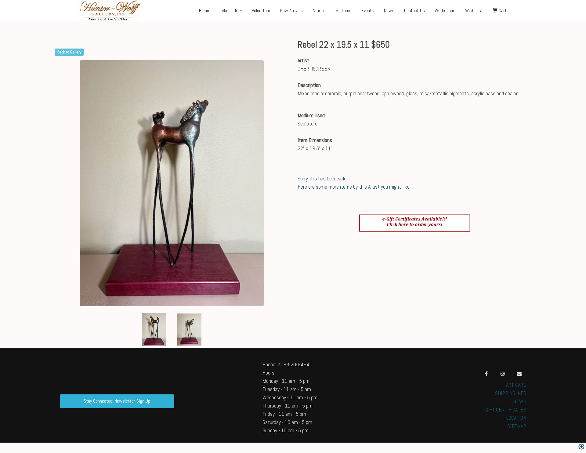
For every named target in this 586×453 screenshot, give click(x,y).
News (389, 10)
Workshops (445, 10)
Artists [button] (319, 10)
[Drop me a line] (519, 374)
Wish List (474, 10)
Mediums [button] (343, 10)
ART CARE (516, 384)
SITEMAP (516, 425)
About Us (230, 10)
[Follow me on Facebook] (486, 374)
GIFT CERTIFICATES (505, 409)
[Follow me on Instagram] (503, 374)
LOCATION (516, 417)
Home (204, 10)
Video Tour (261, 10)
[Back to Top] (581, 447)
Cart (502, 10)
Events (367, 10)
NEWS (519, 401)
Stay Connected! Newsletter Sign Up (117, 401)
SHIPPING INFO (510, 393)
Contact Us (414, 10)
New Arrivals (291, 10)
